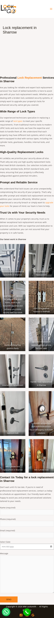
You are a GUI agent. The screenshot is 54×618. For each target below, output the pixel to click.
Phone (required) (8, 519)
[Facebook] (21, 615)
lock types (17, 121)
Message (4, 553)
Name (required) (7, 507)
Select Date (5, 542)
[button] (6, 612)
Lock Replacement (29, 77)
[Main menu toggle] (51, 9)
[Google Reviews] (32, 615)
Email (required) (7, 530)
